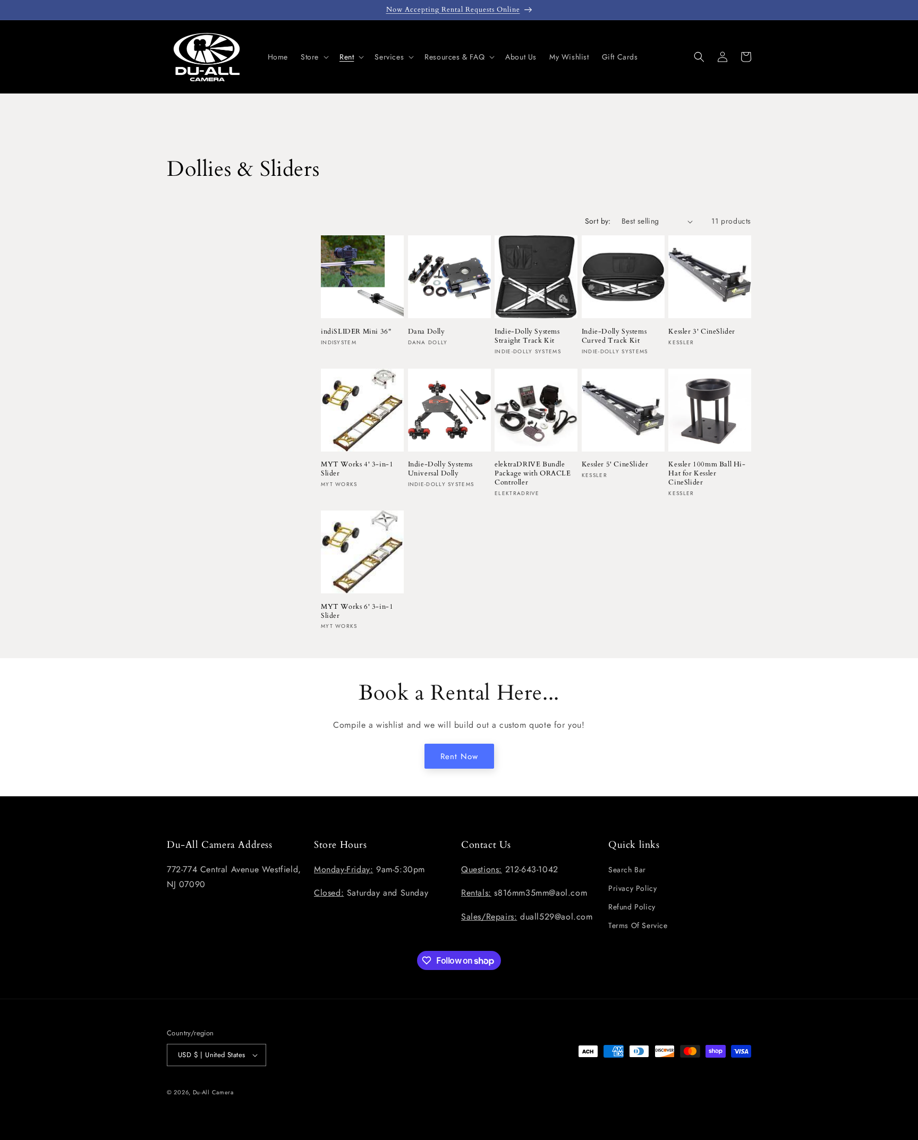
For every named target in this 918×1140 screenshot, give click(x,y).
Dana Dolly (426, 331)
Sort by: (598, 221)
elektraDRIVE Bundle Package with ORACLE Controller (533, 473)
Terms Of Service (638, 925)
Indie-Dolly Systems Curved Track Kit (614, 336)
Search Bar (627, 869)
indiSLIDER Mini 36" (356, 331)
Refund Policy (632, 906)
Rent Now (459, 756)
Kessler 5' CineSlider (615, 464)
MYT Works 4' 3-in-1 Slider (357, 469)
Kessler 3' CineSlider (701, 331)
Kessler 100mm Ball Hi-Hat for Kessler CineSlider (706, 473)
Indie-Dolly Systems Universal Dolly (440, 469)
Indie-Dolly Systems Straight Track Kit (527, 336)
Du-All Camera (213, 1092)
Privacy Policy (632, 888)
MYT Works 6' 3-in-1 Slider (357, 611)
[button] (313, 57)
